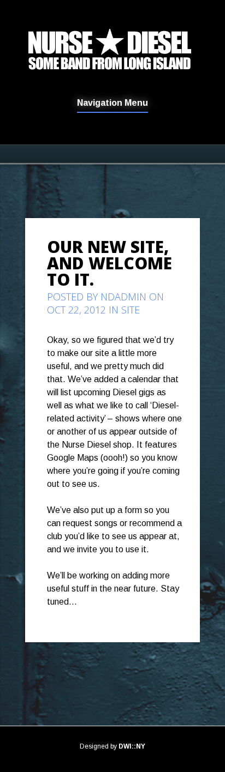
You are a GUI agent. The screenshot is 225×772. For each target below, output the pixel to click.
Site (130, 309)
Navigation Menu (112, 103)
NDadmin (123, 296)
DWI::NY (132, 746)
